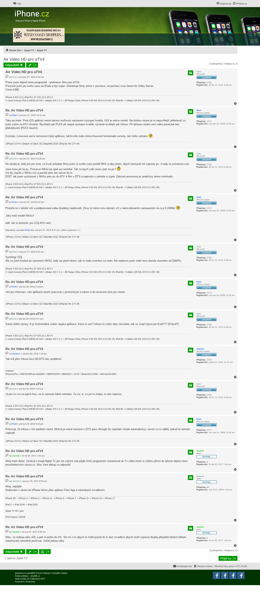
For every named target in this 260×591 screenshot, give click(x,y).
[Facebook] (241, 575)
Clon (198, 71)
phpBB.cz (35, 576)
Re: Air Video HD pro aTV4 (24, 110)
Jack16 (200, 451)
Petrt (198, 110)
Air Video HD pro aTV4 (23, 59)
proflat (23, 579)
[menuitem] (17, 3)
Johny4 (200, 476)
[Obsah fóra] (32, 12)
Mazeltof (36, 579)
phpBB (30, 573)
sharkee (200, 349)
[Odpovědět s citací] (190, 72)
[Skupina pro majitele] (232, 575)
